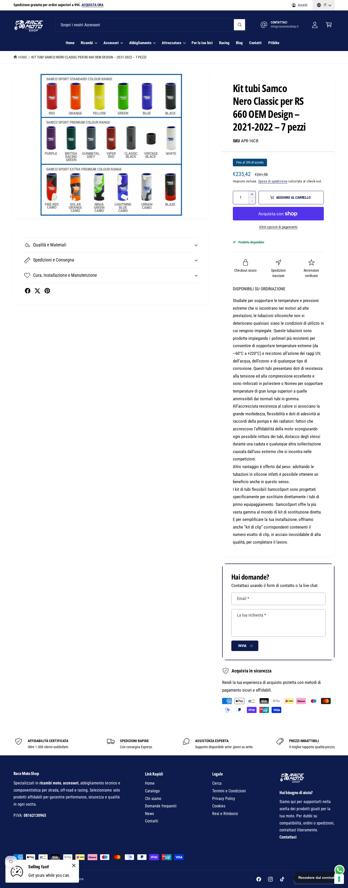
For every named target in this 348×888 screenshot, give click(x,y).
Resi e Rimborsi (225, 813)
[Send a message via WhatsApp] (339, 870)
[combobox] (150, 25)
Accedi (302, 5)
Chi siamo (153, 798)
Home (22, 57)
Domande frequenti (161, 806)
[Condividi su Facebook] (27, 290)
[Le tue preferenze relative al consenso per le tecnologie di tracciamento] (339, 879)
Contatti (151, 821)
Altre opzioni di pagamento (278, 227)
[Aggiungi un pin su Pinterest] (47, 290)
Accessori (111, 43)
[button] (329, 25)
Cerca (217, 783)
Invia (242, 646)
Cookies (218, 806)
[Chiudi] (74, 865)
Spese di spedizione (273, 181)
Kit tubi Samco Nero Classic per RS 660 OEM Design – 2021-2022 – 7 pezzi (88, 57)
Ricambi (87, 43)
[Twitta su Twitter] (37, 290)
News (149, 813)
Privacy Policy (223, 798)
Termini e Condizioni (229, 791)
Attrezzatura (171, 43)
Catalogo (152, 791)
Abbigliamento (140, 43)
